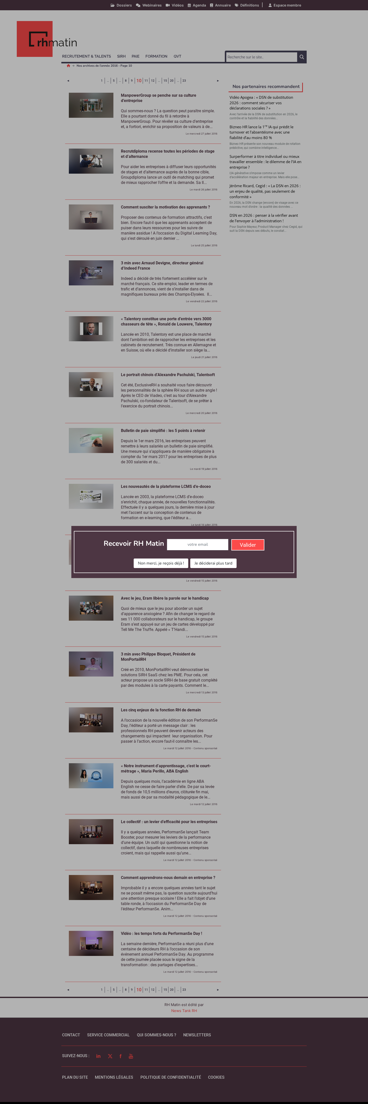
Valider (248, 545)
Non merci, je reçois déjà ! (161, 563)
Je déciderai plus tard (213, 563)
